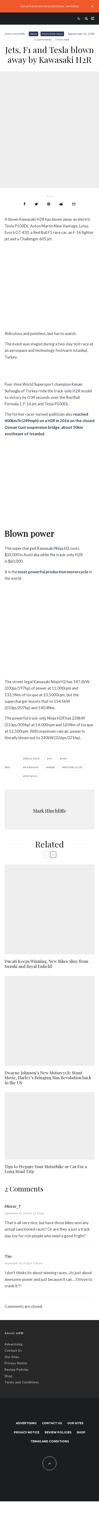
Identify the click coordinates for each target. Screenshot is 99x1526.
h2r (64, 758)
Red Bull (31, 776)
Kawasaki (32, 767)
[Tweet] (36, 204)
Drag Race (32, 758)
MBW (51, 767)
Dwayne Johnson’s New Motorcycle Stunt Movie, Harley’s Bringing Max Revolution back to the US (48, 1077)
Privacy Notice (16, 1363)
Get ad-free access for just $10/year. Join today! (49, 6)
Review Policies (17, 1369)
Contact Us (13, 1350)
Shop (8, 1376)
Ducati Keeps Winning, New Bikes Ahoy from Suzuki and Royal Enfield (46, 964)
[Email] (74, 204)
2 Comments (43, 39)
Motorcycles (73, 767)
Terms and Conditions (22, 1382)
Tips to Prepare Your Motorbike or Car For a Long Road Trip (46, 1169)
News (33, 33)
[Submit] (61, 204)
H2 (50, 758)
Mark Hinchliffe (15, 33)
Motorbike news (52, 33)
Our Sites (12, 1357)
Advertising (14, 1344)
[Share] (24, 204)
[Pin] (48, 204)
